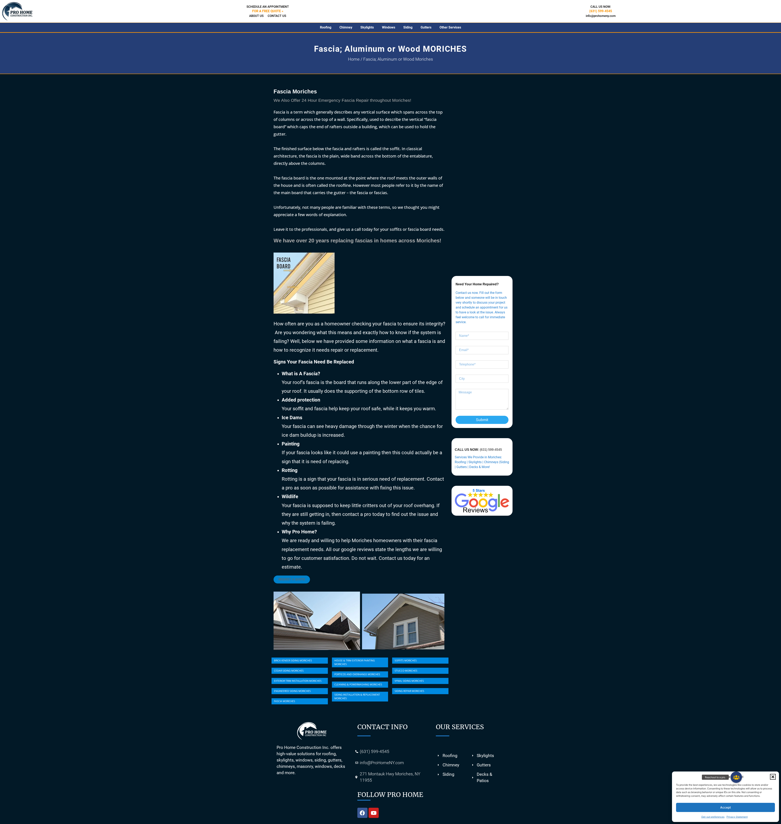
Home (354, 59)
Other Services (450, 27)
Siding (407, 27)
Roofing (325, 27)
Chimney (345, 27)
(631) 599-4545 (491, 449)
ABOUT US (256, 16)
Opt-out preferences (712, 816)
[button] (773, 777)
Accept (725, 807)
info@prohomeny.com (601, 16)
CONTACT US (277, 16)
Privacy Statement (737, 816)
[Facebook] (362, 813)
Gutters (426, 27)
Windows (388, 27)
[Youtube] (374, 813)
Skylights (367, 27)
